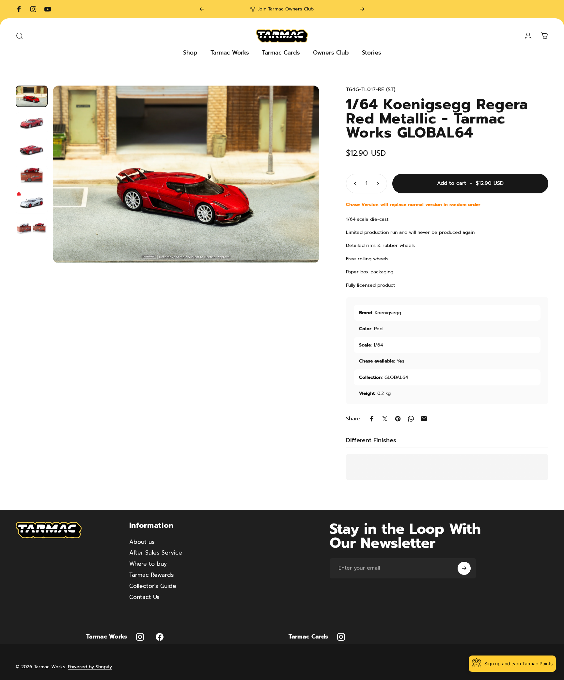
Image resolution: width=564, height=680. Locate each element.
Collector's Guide (152, 586)
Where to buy (148, 564)
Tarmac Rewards (151, 575)
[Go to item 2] (32, 123)
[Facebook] (159, 636)
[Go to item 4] (32, 176)
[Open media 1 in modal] (186, 174)
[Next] (362, 9)
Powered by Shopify (90, 666)
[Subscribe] (464, 568)
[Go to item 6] (32, 229)
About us (142, 542)
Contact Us (144, 597)
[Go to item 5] (32, 203)
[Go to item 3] (32, 149)
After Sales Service (155, 553)
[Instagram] (140, 636)
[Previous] (202, 9)
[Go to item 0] (32, 96)
